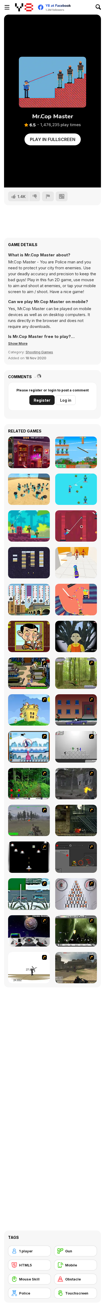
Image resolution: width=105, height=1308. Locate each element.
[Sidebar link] (7, 7)
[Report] (48, 196)
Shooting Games (39, 352)
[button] (17, 343)
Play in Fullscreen (52, 139)
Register (42, 400)
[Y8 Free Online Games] (24, 7)
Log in (65, 400)
